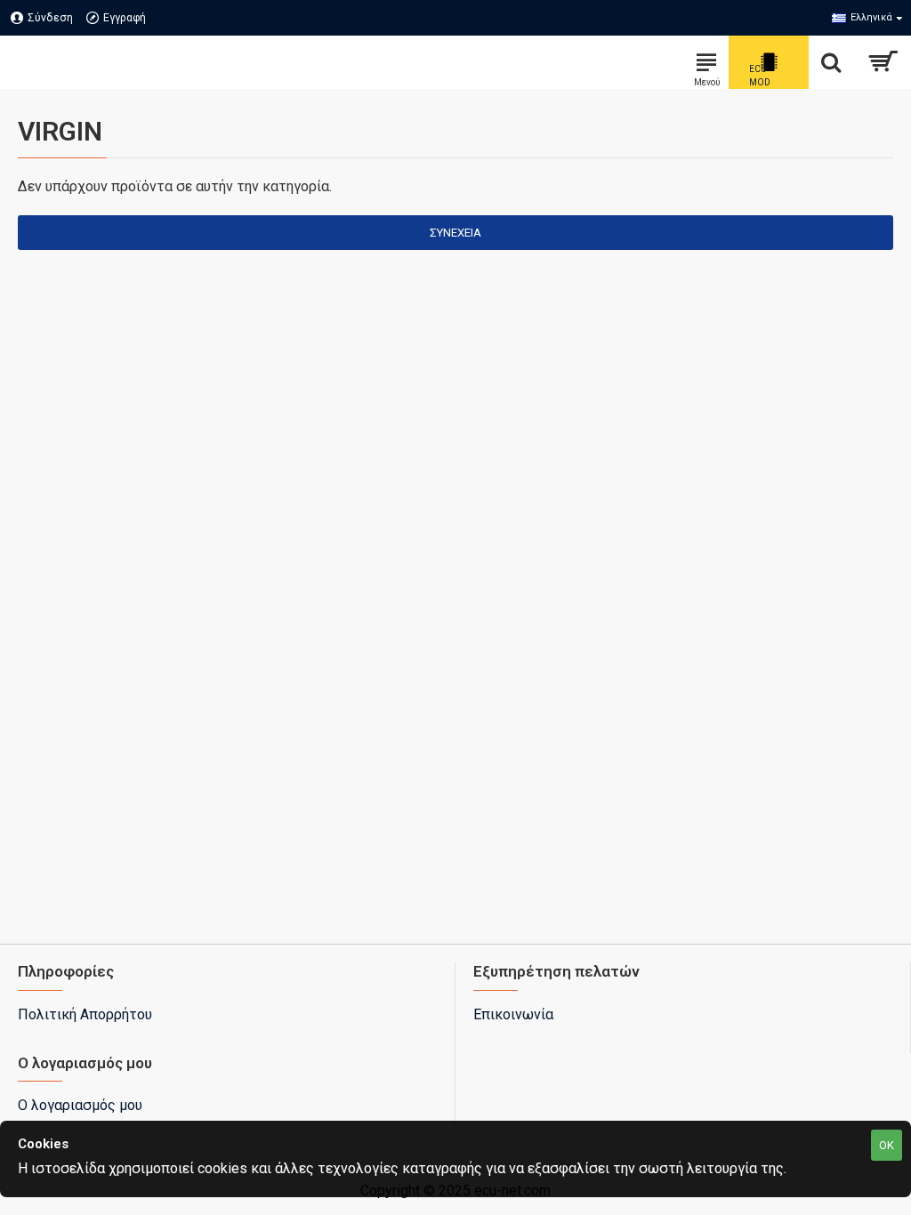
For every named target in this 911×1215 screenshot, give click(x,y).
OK (886, 1145)
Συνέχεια (455, 232)
